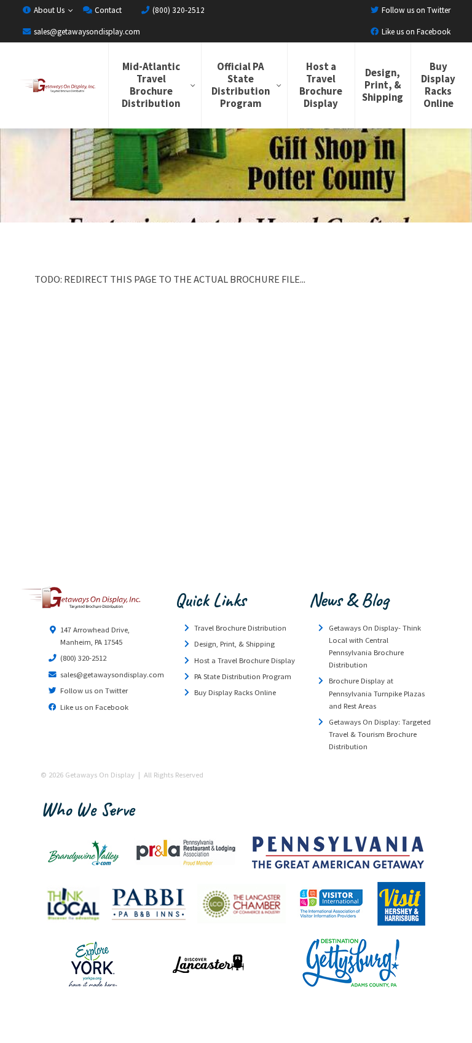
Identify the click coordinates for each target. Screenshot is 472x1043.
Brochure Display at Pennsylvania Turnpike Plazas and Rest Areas (377, 693)
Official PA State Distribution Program (240, 85)
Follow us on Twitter (415, 10)
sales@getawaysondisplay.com (86, 31)
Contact (107, 10)
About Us (48, 10)
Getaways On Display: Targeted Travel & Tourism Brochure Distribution (380, 734)
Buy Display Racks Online (438, 85)
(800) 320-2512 (178, 10)
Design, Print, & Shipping (382, 85)
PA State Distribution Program (242, 676)
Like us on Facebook (415, 31)
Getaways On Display (57, 85)
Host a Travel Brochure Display (320, 85)
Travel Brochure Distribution (240, 627)
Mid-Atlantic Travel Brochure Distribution (151, 85)
